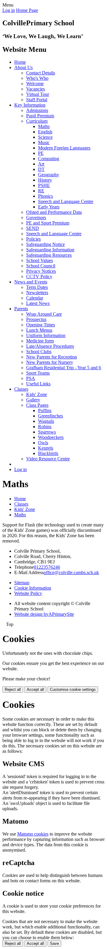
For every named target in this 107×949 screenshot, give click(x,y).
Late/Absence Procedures (50, 346)
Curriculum (37, 121)
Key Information (29, 104)
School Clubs (38, 351)
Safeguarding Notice (45, 244)
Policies (33, 238)
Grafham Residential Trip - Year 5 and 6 (63, 367)
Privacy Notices (41, 271)
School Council (40, 265)
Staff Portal (36, 99)
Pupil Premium (40, 115)
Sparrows (47, 431)
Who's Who (37, 78)
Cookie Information (32, 587)
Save (54, 943)
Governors (36, 217)
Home (20, 62)
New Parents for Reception (51, 356)
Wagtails (46, 421)
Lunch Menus (39, 330)
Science (45, 137)
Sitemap (21, 582)
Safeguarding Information (50, 249)
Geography (48, 174)
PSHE (44, 185)
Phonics (45, 196)
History (45, 180)
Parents (21, 308)
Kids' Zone (36, 394)
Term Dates (37, 287)
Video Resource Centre (48, 458)
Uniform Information (45, 335)
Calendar (34, 297)
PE (41, 153)
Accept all (35, 689)
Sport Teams (38, 372)
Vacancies (35, 88)
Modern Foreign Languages (64, 147)
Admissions (37, 110)
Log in (8, 10)
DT (41, 169)
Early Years (48, 206)
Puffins (44, 410)
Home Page (27, 10)
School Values (39, 260)
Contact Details (40, 72)
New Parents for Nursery (49, 362)
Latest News (38, 303)
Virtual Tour (37, 94)
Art (41, 163)
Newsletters (37, 292)
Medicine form (40, 340)
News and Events (30, 281)
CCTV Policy (39, 276)
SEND (32, 228)
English (45, 131)
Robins (44, 426)
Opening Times (40, 324)
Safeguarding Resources (49, 255)
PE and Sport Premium (47, 222)
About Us (23, 67)
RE (41, 190)
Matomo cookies (32, 833)
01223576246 (47, 567)
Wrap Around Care (44, 314)
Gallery (33, 399)
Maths (44, 126)
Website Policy (28, 593)
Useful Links (38, 383)
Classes (21, 389)
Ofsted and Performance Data (54, 212)
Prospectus (36, 319)
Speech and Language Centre (65, 201)
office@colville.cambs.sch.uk (71, 572)
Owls (43, 442)
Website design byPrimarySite (44, 614)
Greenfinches (50, 415)
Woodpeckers (51, 437)
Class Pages (37, 405)
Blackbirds (48, 453)
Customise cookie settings (73, 689)
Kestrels (45, 448)
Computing (48, 158)
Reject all (13, 689)
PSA (30, 378)
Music (44, 142)
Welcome (35, 83)
